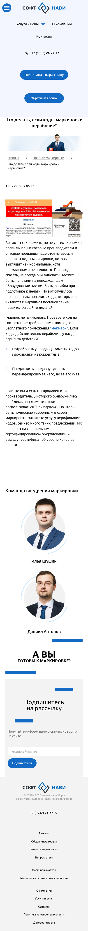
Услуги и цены (27, 24)
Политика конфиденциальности (44, 914)
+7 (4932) (45, 53)
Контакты (44, 36)
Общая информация (44, 841)
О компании (62, 24)
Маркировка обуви (44, 870)
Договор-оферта (44, 922)
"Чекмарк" (59, 328)
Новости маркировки (48, 158)
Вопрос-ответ (44, 857)
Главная (13, 158)
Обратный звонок (44, 98)
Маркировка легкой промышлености (44, 878)
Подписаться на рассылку (44, 75)
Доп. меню (43, 24)
